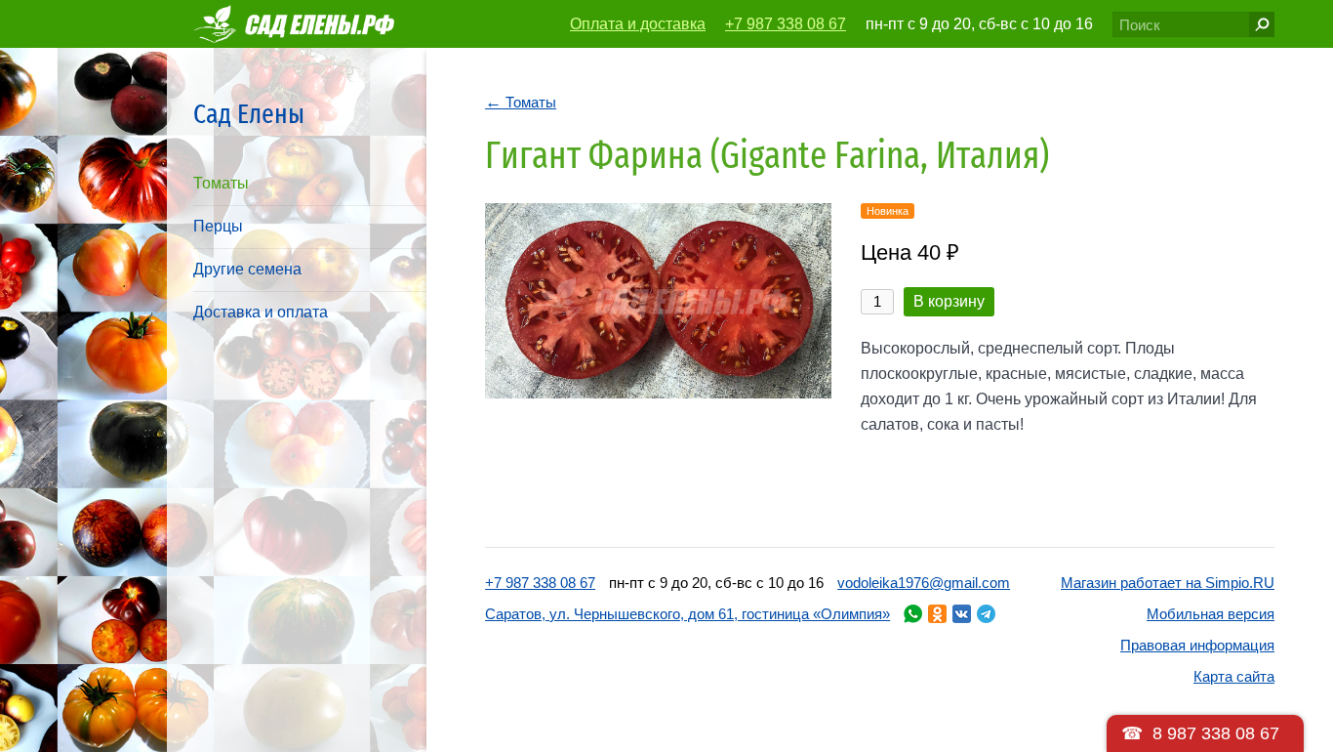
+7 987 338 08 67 (785, 24)
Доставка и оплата (260, 312)
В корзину (949, 301)
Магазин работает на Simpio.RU (1167, 582)
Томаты (221, 183)
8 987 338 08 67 (1215, 733)
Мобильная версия (1210, 614)
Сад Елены (248, 114)
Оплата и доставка (638, 24)
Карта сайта (1233, 676)
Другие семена (247, 269)
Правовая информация (1197, 645)
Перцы (218, 226)
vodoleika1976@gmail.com (923, 582)
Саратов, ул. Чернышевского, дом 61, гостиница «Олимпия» (687, 614)
